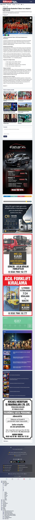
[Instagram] (16, 459)
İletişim (4, 508)
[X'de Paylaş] (5, 35)
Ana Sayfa (4, 481)
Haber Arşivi (20, 470)
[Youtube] (18, 459)
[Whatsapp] (20, 459)
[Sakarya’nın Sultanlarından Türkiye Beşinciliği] (10, 95)
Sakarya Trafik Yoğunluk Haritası (23, 467)
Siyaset (5, 496)
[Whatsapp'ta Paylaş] (7, 35)
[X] (15, 459)
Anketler (4, 506)
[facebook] (6, 479)
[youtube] (24, 479)
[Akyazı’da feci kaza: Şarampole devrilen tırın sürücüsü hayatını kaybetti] (6, 357)
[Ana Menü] (31, 1)
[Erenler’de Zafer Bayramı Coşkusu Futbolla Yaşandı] (25, 106)
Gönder (5, 136)
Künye (14, 4)
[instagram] (18, 479)
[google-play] (21, 462)
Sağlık (5, 498)
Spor (5, 497)
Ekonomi (5, 495)
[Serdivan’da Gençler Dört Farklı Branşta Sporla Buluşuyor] (25, 95)
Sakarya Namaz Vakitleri (8, 467)
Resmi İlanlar (4, 4)
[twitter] (12, 479)
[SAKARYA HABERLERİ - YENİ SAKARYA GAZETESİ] (10, 1)
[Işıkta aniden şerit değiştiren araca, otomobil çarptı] (6, 352)
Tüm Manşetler (6, 516)
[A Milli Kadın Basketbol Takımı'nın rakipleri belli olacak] (17, 25)
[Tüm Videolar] (31, 331)
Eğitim (5, 494)
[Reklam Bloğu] (17, 167)
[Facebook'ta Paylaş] (3, 35)
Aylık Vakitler (5, 328)
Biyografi (4, 505)
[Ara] (30, 1)
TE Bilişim (19, 476)
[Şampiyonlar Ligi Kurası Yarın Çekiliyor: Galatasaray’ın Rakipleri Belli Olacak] (10, 106)
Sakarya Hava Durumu (22, 465)
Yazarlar (9, 4)
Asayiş (5, 492)
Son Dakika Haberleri (7, 470)
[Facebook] (13, 459)
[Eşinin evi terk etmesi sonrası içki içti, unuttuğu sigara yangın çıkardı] (6, 367)
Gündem (5, 493)
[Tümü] (31, 441)
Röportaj (4, 504)
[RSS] (21, 459)
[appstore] (13, 462)
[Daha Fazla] (8, 35)
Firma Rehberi (5, 503)
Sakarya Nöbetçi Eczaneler (8, 465)
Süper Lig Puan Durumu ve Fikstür (10, 515)
